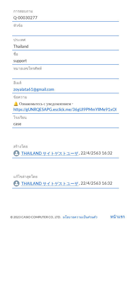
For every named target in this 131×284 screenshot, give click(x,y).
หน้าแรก (115, 216)
